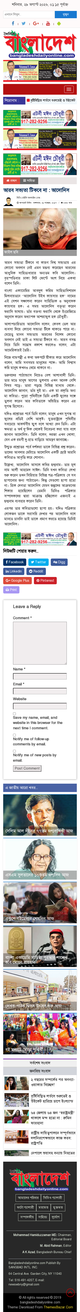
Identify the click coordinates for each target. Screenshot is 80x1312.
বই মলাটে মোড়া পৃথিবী (24, 1049)
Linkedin (15, 571)
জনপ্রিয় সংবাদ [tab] (40, 1071)
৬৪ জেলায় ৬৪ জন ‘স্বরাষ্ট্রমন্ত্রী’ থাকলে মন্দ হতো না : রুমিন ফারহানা (53, 1117)
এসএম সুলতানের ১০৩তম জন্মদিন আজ (37, 875)
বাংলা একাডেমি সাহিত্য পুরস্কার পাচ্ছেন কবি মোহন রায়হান (36, 960)
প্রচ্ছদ (13, 180)
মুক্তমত (58, 1207)
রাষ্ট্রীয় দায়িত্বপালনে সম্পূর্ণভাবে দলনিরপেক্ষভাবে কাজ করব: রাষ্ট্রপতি (53, 1138)
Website (19, 699)
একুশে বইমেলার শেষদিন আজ (29, 918)
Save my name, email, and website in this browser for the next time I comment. (38, 722)
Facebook (16, 562)
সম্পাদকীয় (27, 1217)
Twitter (40, 562)
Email (18, 684)
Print (13, 590)
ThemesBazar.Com (58, 1307)
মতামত (43, 1207)
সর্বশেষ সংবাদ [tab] (40, 1063)
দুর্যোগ (56, 1217)
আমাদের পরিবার (28, 1198)
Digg (61, 562)
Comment (22, 618)
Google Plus (19, 580)
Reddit (37, 571)
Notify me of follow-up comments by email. (31, 741)
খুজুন (66, 14)
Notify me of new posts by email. (35, 757)
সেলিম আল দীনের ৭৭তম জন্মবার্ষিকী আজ (39, 831)
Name (19, 669)
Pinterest (46, 580)
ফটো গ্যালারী (25, 1207)
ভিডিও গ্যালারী (52, 1198)
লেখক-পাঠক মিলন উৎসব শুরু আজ (33, 1006)
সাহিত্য (31, 180)
